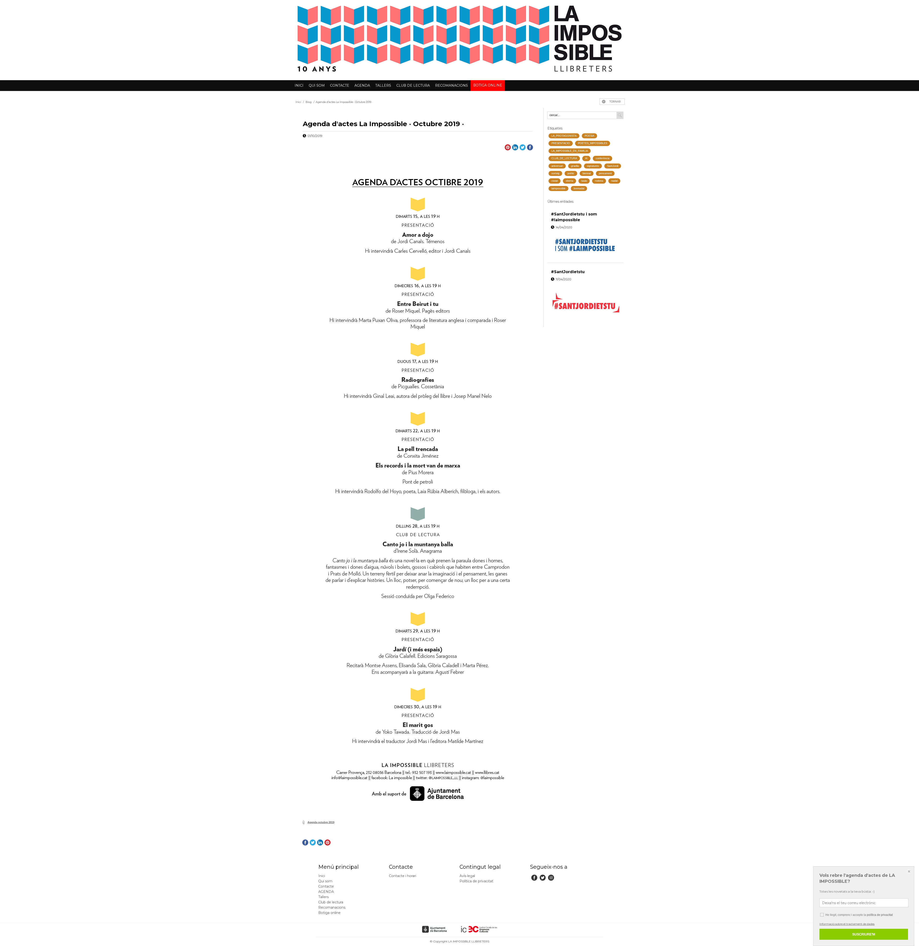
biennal (587, 173)
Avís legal (467, 876)
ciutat (554, 180)
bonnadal (579, 188)
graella (575, 165)
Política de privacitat (476, 881)
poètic (570, 173)
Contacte (339, 85)
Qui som (317, 85)
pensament (605, 173)
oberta (569, 180)
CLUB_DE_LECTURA (564, 158)
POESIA (589, 135)
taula (584, 180)
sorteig (555, 173)
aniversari (557, 165)
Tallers (383, 85)
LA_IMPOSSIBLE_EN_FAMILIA (569, 150)
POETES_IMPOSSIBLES (592, 143)
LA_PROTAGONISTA (564, 135)
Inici (299, 85)
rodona (599, 180)
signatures (593, 165)
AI (586, 158)
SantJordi (612, 165)
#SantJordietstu (568, 272)
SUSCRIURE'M (863, 934)
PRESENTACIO (560, 143)
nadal (614, 180)
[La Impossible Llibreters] (459, 74)
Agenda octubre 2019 (321, 822)
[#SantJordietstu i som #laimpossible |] (585, 245)
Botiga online (487, 85)
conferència (602, 158)
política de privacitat (880, 915)
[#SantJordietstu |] (585, 302)
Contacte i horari (402, 876)
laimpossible (558, 188)
